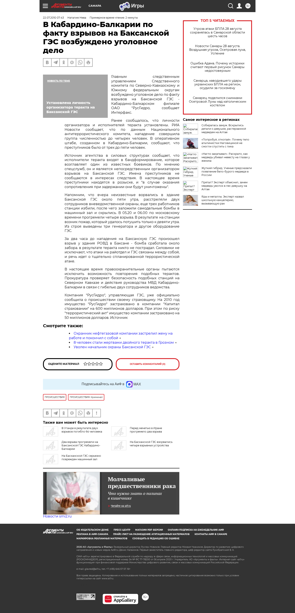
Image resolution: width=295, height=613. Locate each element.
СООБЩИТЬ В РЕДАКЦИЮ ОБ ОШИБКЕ (155, 538)
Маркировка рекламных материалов (101, 538)
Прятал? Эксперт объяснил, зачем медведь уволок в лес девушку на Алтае (224, 186)
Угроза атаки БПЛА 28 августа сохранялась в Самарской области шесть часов (217, 32)
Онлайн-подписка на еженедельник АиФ (196, 529)
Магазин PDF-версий (149, 529)
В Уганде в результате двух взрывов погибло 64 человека (82, 429)
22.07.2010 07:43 (53, 17)
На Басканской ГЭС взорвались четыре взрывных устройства (151, 443)
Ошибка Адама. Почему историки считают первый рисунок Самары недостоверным (217, 67)
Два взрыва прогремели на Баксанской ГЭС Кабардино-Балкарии (81, 445)
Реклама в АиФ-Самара (92, 534)
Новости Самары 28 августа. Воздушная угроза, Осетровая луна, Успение (217, 49)
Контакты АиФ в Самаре (211, 534)
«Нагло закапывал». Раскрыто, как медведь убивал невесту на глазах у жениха (225, 157)
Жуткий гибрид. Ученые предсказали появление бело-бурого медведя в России (226, 171)
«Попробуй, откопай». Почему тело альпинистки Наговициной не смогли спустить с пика (225, 143)
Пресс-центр (122, 529)
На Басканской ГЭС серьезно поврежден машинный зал (81, 457)
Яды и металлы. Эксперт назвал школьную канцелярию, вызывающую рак (222, 200)
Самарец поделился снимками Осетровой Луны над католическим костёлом (217, 101)
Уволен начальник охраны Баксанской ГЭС (112, 347)
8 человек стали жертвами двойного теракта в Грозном (124, 342)
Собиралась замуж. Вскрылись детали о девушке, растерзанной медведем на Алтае (223, 129)
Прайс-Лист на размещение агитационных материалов (151, 534)
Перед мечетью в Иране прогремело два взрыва (146, 429)
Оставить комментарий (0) (147, 364)
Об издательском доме (92, 529)
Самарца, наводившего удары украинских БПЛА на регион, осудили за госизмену (217, 84)
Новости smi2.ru (57, 516)
